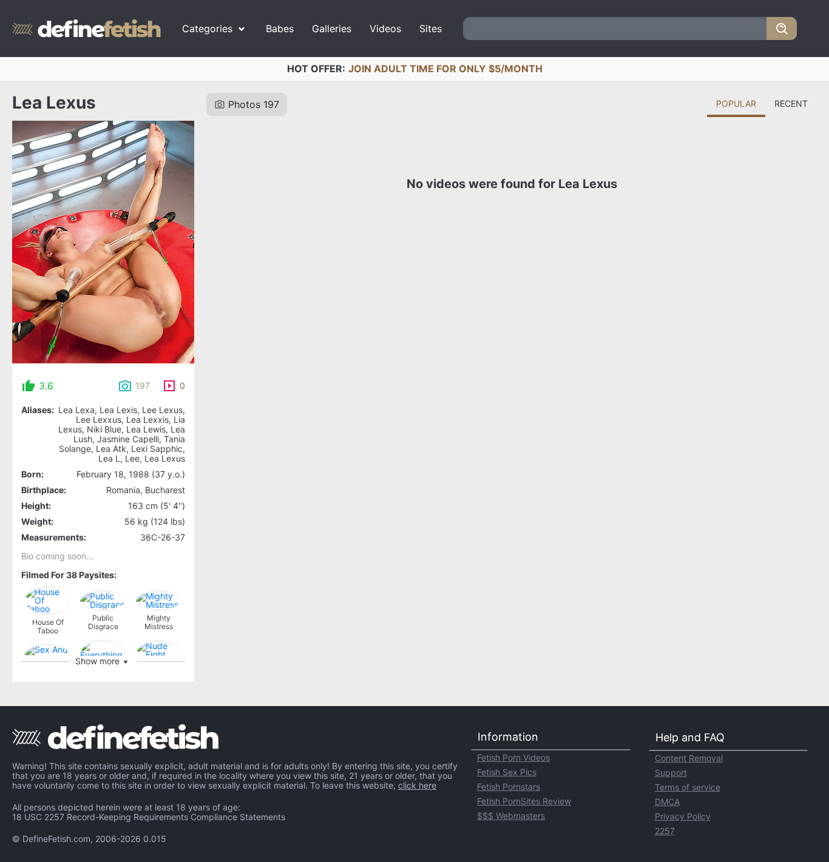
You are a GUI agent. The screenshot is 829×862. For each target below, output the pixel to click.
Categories (207, 28)
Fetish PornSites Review (524, 801)
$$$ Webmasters (511, 815)
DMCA (667, 801)
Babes (280, 28)
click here (417, 785)
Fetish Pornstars (508, 786)
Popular (736, 103)
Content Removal (689, 758)
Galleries (331, 28)
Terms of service (687, 787)
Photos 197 (253, 104)
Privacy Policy (683, 816)
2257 (665, 831)
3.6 (46, 386)
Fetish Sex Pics (506, 772)
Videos (385, 28)
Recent (791, 103)
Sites (430, 28)
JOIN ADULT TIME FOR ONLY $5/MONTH (445, 68)
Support (671, 772)
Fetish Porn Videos (513, 757)
